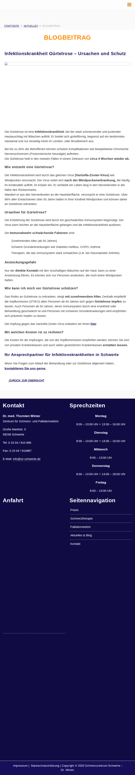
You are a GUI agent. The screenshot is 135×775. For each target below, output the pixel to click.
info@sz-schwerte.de (26, 459)
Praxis (74, 510)
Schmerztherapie (81, 518)
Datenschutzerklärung (45, 765)
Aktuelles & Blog (81, 535)
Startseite (11, 26)
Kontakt (75, 544)
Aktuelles (31, 26)
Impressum (20, 765)
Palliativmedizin (80, 527)
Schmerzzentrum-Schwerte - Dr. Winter (12, 6)
